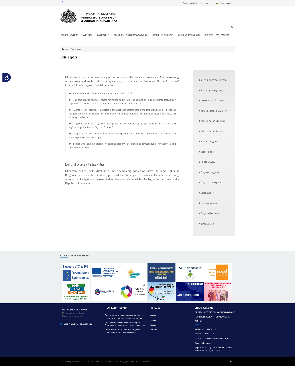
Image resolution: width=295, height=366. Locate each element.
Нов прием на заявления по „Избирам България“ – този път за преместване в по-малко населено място (125, 324)
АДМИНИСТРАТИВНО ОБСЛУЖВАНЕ (130, 34)
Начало (65, 49)
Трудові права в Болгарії (213, 121)
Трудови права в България (214, 110)
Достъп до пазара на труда (214, 80)
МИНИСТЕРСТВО (69, 34)
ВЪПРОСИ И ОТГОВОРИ (189, 34)
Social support (207, 192)
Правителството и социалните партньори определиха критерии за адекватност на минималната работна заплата (124, 317)
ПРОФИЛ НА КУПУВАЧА (163, 34)
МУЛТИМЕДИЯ (222, 34)
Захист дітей (207, 151)
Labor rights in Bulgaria (212, 131)
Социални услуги (209, 203)
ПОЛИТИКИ (87, 34)
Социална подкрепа (210, 172)
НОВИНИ (208, 34)
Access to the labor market (213, 100)
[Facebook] (62, 2)
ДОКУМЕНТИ (103, 34)
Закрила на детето (210, 141)
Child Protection (208, 162)
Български (225, 3)
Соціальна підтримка (211, 182)
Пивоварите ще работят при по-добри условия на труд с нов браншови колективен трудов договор (122, 331)
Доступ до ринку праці (212, 90)
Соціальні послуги (210, 213)
